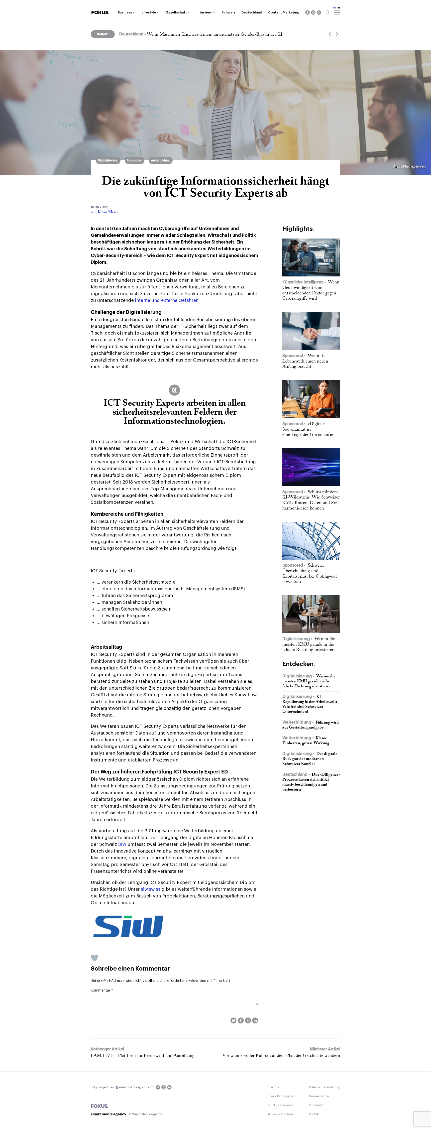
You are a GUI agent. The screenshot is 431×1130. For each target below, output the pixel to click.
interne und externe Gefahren (167, 300)
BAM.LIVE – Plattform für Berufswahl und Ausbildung (143, 1056)
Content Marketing (283, 12)
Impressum (316, 1105)
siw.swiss (150, 889)
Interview (204, 12)
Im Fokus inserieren (280, 1105)
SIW (122, 844)
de (334, 7)
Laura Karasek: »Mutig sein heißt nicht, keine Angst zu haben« (205, 34)
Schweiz (228, 12)
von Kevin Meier (104, 212)
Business (125, 12)
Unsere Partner (319, 1096)
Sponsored (134, 160)
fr (339, 7)
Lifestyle (149, 12)
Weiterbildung (161, 160)
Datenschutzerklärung (324, 1087)
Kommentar (102, 990)
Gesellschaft (176, 12)
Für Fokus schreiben (280, 1114)
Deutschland (251, 12)
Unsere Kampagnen (280, 1096)
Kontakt (314, 1114)
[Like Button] (94, 958)
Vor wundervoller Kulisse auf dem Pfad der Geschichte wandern (281, 1056)
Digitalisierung (108, 160)
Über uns (273, 1087)
